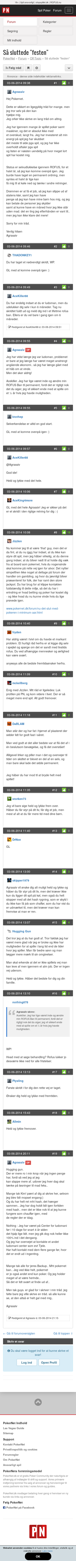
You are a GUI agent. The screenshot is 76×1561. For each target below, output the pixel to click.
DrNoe (16, 839)
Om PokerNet (11, 1460)
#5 (55, 408)
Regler (47, 31)
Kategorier (49, 22)
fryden (16, 632)
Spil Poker (44, 10)
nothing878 (20, 1002)
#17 (54, 1072)
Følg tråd (14, 68)
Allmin (16, 1121)
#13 (54, 831)
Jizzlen (17, 541)
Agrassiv (18, 92)
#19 (54, 1153)
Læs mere (47, 1550)
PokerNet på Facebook (19, 1507)
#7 (55, 491)
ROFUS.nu (55, 2)
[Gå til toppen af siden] (38, 1404)
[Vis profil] (9, 91)
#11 (54, 715)
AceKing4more (22, 500)
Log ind (26, 1362)
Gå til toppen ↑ (63, 1333)
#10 (54, 674)
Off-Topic (35, 58)
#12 (54, 790)
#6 (55, 449)
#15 (54, 922)
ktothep (17, 417)
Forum (57, 10)
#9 (55, 623)
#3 (55, 287)
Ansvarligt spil (12, 1465)
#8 (55, 532)
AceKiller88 (20, 296)
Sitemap (8, 1433)
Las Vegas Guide (13, 1428)
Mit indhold (14, 40)
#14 (54, 871)
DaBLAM (18, 724)
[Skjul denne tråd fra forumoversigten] (37, 67)
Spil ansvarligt (27, 2)
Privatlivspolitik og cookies (20, 1449)
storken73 (19, 799)
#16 (54, 993)
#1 (55, 83)
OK (38, 1556)
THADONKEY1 (22, 255)
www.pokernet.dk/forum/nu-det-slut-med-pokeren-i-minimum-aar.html (32, 610)
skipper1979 (20, 880)
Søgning (12, 31)
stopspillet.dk (42, 2)
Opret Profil (49, 1362)
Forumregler (11, 1454)
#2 (55, 246)
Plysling (18, 1081)
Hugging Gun (21, 931)
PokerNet (6, 10)
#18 (54, 1113)
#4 (55, 341)
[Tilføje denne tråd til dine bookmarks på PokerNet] (28, 67)
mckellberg (20, 683)
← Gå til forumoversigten (19, 1333)
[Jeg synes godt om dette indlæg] (64, 83)
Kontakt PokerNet (14, 1444)
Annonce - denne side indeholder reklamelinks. (34, 76)
